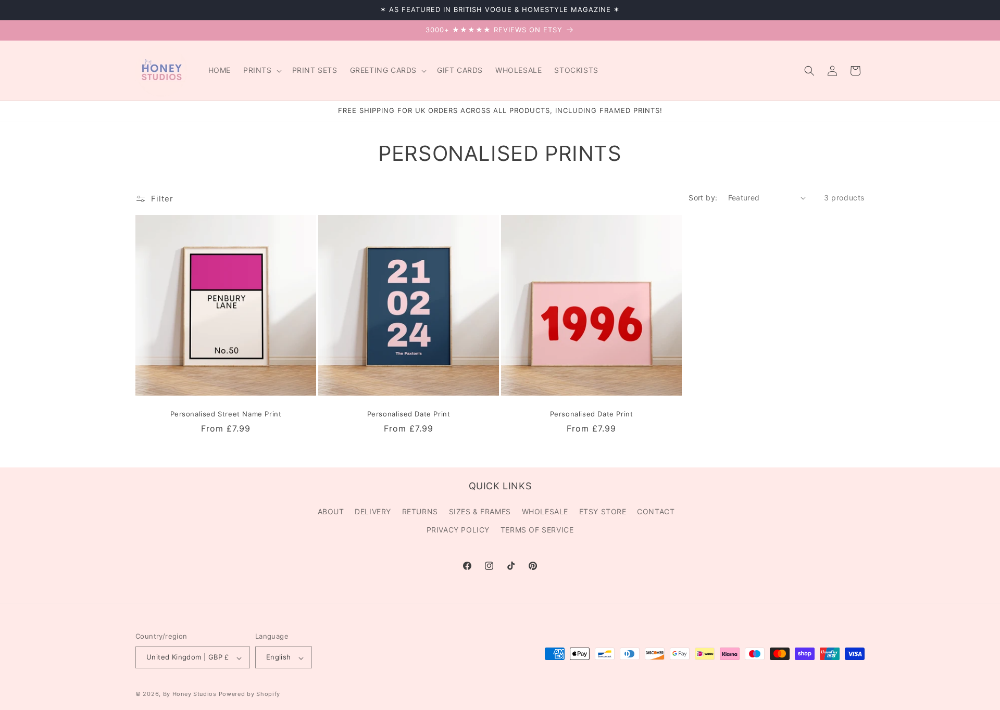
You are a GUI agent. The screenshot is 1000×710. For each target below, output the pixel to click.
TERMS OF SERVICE (537, 530)
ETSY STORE (603, 512)
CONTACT (655, 512)
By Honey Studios (190, 694)
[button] (261, 70)
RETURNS (420, 512)
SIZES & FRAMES (480, 512)
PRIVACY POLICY (458, 530)
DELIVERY (373, 512)
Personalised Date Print (409, 414)
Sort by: (703, 197)
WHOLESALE (545, 512)
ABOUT (331, 512)
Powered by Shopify (250, 694)
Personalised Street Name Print (226, 414)
